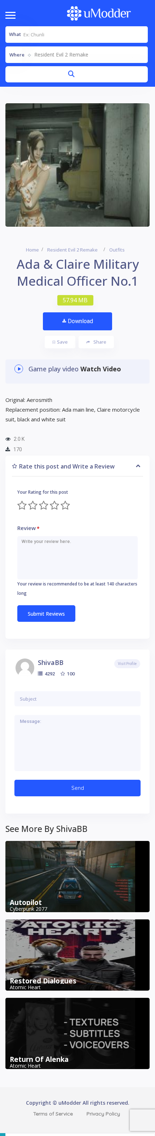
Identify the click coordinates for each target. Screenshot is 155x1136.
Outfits (117, 249)
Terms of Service (53, 1113)
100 (70, 673)
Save (62, 342)
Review (28, 528)
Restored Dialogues (43, 981)
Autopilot (26, 902)
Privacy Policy (103, 1113)
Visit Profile (127, 664)
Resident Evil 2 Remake (72, 249)
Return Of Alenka (39, 1059)
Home (32, 249)
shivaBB (50, 662)
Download (80, 321)
